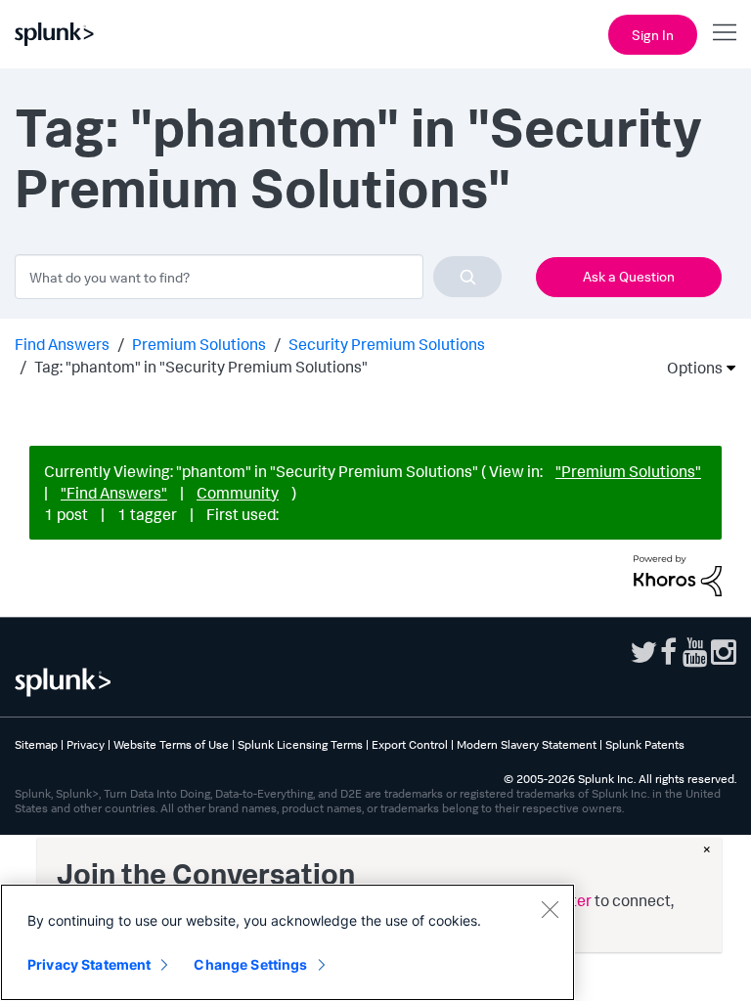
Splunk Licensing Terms (300, 744)
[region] (287, 942)
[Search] (467, 276)
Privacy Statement (89, 964)
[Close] (549, 909)
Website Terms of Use (171, 744)
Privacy (85, 744)
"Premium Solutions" (628, 471)
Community (238, 492)
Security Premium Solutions (386, 344)
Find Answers (62, 344)
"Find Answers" (114, 492)
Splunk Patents (645, 744)
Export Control (410, 744)
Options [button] (688, 367)
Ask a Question (629, 276)
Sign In (653, 34)
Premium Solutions (199, 344)
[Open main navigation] (724, 32)
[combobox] (258, 276)
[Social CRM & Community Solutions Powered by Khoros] (678, 574)
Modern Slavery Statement (526, 744)
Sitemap (36, 744)
